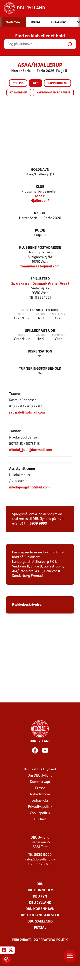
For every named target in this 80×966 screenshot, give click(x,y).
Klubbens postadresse (40, 247)
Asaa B (40, 196)
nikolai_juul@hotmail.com (30, 450)
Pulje (40, 230)
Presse (40, 788)
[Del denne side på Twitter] (10, 951)
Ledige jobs (40, 800)
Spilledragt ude (40, 331)
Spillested (40, 279)
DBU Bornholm (40, 890)
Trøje (21, 314)
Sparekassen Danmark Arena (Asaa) (40, 283)
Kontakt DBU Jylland (40, 769)
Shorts (40, 314)
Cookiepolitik (40, 813)
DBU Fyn (40, 896)
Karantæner (19, 92)
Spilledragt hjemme (40, 310)
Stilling (18, 83)
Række (40, 213)
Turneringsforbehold (40, 368)
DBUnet (40, 819)
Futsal (40, 928)
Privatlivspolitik (40, 807)
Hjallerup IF (40, 201)
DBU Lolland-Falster (40, 915)
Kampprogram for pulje (53, 92)
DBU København (40, 909)
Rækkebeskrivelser (27, 604)
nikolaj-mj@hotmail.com (29, 487)
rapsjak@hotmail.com (27, 412)
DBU (40, 884)
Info (35, 83)
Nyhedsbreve (40, 794)
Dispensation (40, 351)
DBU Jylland (40, 903)
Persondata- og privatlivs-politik (40, 940)
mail (60, 519)
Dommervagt (40, 782)
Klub (40, 187)
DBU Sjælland (40, 921)
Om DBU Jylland (40, 775)
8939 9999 (38, 523)
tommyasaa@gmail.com (40, 266)
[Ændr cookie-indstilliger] (6, 959)
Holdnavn (40, 169)
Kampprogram (57, 83)
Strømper (58, 314)
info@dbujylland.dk (40, 859)
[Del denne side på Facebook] (4, 951)
